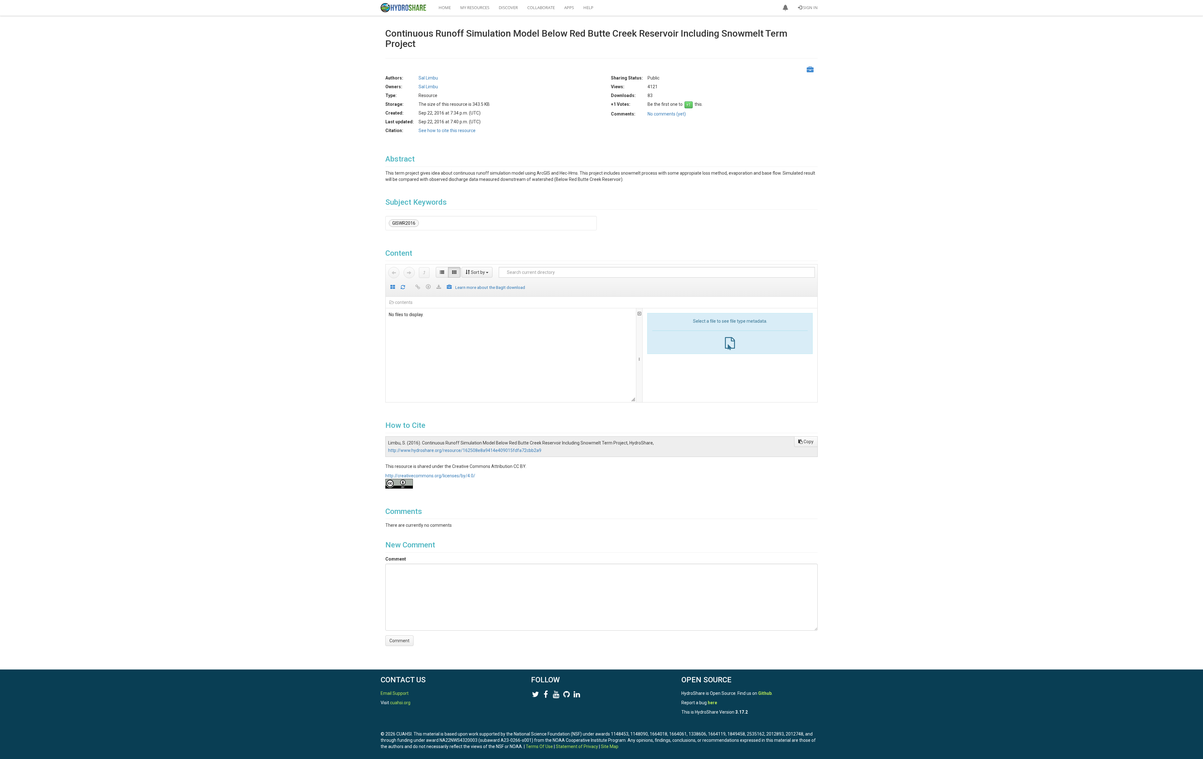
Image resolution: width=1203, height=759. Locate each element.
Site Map (609, 746)
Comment (395, 559)
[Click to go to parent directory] (424, 272)
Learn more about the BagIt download (490, 287)
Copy (808, 441)
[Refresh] (402, 287)
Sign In (810, 7)
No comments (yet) (667, 113)
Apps (569, 7)
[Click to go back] (393, 272)
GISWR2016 (403, 223)
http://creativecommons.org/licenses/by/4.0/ (430, 475)
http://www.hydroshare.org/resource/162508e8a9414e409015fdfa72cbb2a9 (464, 450)
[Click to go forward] (409, 272)
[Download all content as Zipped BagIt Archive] (449, 287)
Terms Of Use (539, 746)
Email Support (395, 693)
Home (445, 7)
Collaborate (541, 7)
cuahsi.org (400, 702)
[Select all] (392, 287)
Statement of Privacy (577, 746)
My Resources (474, 7)
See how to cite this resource (447, 130)
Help (588, 7)
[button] (785, 8)
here (712, 702)
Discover (508, 7)
